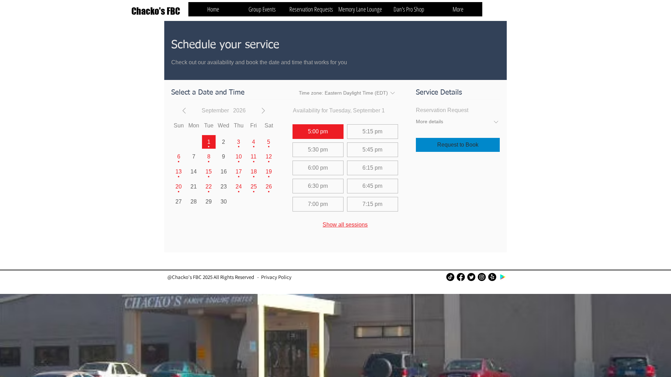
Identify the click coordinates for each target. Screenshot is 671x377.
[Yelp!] (492, 277)
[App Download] (503, 277)
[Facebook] (461, 277)
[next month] (263, 110)
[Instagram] (482, 277)
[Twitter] (471, 277)
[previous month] (184, 110)
